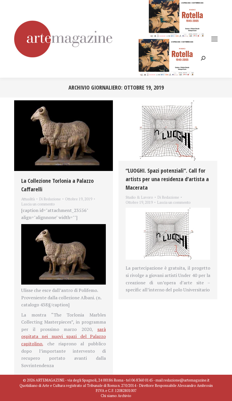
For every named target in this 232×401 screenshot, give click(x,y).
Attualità (28, 198)
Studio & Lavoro (139, 197)
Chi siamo (109, 395)
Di (50, 198)
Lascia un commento (38, 204)
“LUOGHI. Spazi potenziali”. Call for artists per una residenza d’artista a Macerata (167, 179)
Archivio (124, 395)
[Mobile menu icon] (214, 39)
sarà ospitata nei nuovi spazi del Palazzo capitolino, (63, 336)
